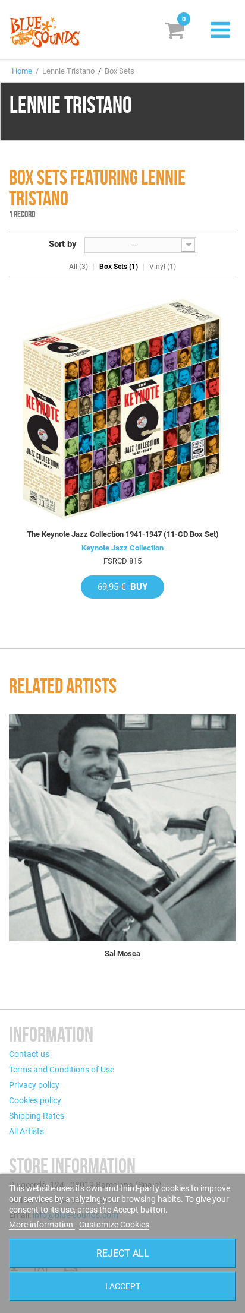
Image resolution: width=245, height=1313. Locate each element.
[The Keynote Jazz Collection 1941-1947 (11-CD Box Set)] (122, 408)
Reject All (122, 1253)
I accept (122, 1286)
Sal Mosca (122, 953)
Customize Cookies (114, 1224)
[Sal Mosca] (122, 827)
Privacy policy (34, 1085)
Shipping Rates (36, 1116)
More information (42, 1224)
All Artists (26, 1131)
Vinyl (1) (162, 266)
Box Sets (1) (118, 266)
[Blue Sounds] (44, 32)
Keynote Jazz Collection (122, 547)
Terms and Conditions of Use (61, 1069)
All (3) (78, 266)
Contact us (29, 1054)
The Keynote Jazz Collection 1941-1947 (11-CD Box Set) (123, 534)
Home (22, 71)
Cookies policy (35, 1100)
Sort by (63, 244)
